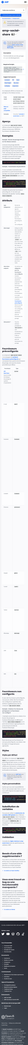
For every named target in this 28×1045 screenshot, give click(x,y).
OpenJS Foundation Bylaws (10, 987)
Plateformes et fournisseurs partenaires (14, 974)
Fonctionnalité (7, 951)
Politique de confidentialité (15, 1023)
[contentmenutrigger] (13, 10)
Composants (15, 18)
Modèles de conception (9, 966)
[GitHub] (18, 933)
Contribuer (6, 976)
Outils (5, 968)
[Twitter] (2, 933)
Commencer (7, 958)
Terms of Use (4, 1023)
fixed (18, 80)
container (7, 80)
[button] (25, 2)
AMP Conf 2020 (7, 997)
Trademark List (7, 991)
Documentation (6, 18)
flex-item (16, 83)
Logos (5, 1008)
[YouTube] (7, 933)
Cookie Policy (4, 1025)
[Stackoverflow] (23, 933)
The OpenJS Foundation (10, 985)
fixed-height (8, 83)
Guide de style (7, 1006)
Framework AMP (8, 945)
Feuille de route (8, 978)
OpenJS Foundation (8, 1029)
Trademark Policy (8, 989)
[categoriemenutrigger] (10, 15)
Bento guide (10, 47)
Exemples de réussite (9, 949)
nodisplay (7, 86)
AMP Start (18, 774)
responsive (15, 86)
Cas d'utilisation (8, 947)
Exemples (6, 964)
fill (13, 80)
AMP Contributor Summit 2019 (11, 999)
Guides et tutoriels (8, 960)
